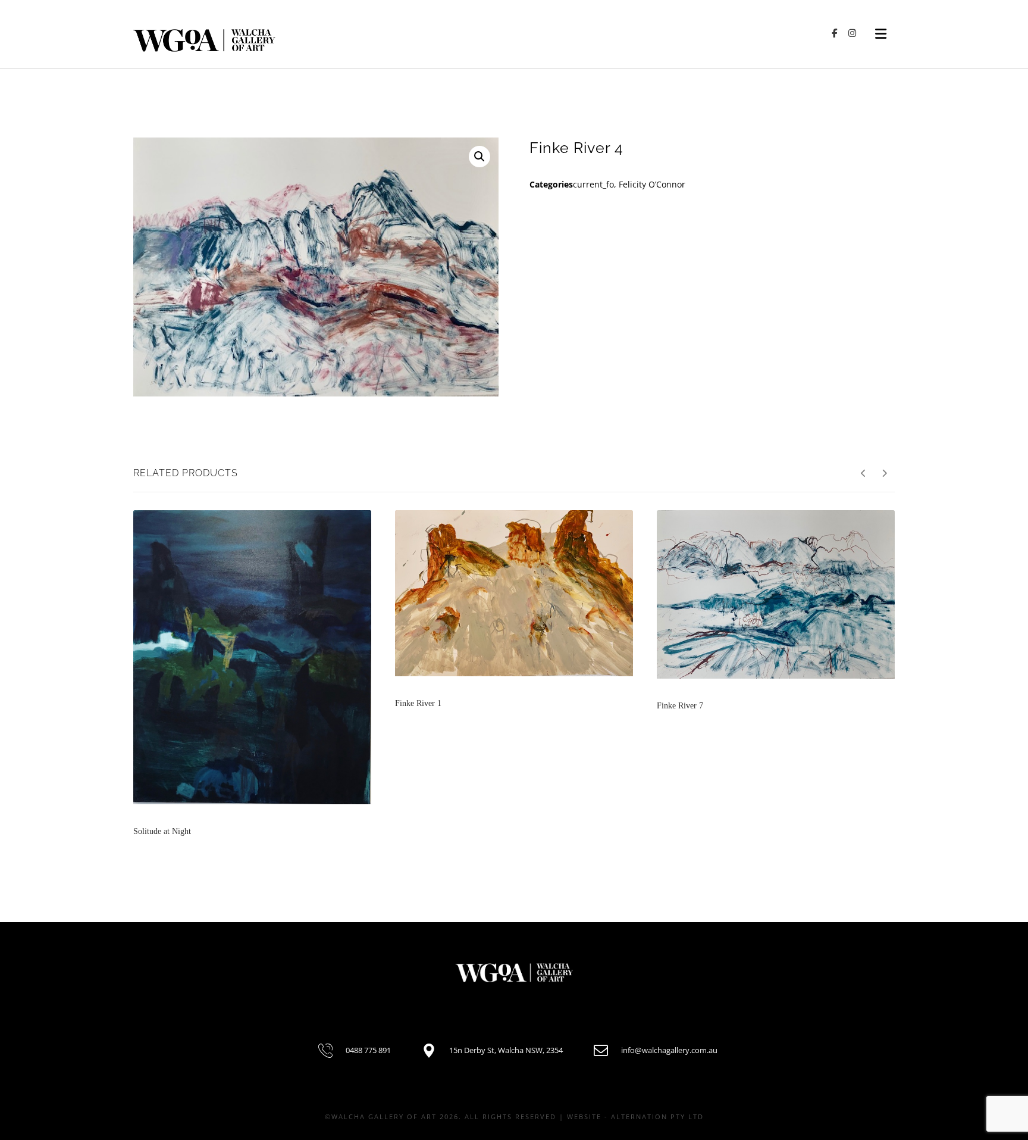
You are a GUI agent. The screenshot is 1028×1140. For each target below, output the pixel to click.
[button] (479, 156)
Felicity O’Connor (652, 184)
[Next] (884, 473)
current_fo (593, 184)
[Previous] (863, 473)
